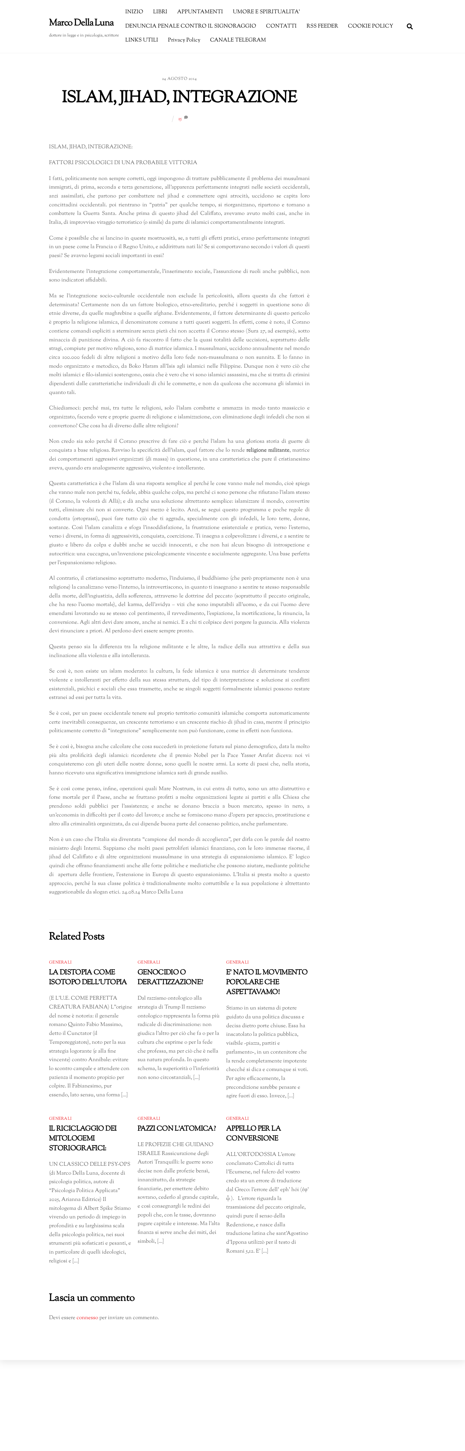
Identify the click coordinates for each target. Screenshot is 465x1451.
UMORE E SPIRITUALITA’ (266, 12)
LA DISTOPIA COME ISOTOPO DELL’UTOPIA (88, 977)
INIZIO (134, 12)
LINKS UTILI (141, 40)
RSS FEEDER (322, 26)
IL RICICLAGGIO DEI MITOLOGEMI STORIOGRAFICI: (82, 1138)
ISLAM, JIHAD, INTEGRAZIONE (179, 98)
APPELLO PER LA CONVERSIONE (253, 1134)
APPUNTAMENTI (200, 12)
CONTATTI (281, 26)
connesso (87, 1318)
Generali (60, 962)
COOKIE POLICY (370, 26)
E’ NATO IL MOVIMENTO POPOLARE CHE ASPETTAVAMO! (266, 982)
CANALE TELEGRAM (238, 40)
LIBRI (160, 12)
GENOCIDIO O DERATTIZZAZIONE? (170, 977)
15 (180, 118)
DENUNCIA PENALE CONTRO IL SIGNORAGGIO (190, 26)
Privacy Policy (184, 40)
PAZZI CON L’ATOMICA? (177, 1129)
